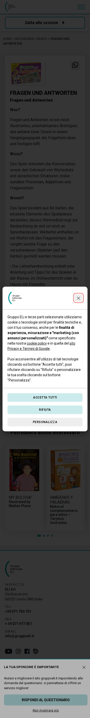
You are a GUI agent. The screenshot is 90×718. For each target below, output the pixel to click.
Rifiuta (45, 410)
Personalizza (45, 422)
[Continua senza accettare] (78, 298)
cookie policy (37, 343)
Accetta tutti (45, 397)
